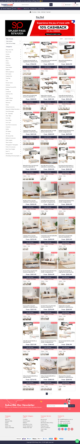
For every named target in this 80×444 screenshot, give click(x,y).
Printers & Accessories (10, 147)
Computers (8, 127)
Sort (61, 39)
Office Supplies (9, 140)
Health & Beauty (9, 98)
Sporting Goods (9, 153)
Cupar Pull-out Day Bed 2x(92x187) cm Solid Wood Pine (49, 61)
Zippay (6, 422)
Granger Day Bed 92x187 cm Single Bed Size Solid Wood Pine (66, 271)
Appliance (8, 69)
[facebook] (59, 429)
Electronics (8, 102)
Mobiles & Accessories (11, 138)
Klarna (6, 424)
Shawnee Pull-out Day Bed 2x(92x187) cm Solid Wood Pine (66, 376)
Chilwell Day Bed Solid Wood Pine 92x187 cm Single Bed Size (66, 201)
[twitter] (65, 429)
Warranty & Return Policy (47, 422)
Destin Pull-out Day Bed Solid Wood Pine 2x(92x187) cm (65, 236)
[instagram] (62, 429)
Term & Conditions (45, 427)
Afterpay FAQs (8, 421)
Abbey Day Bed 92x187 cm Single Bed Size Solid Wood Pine (48, 131)
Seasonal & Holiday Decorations (13, 109)
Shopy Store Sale (9, 49)
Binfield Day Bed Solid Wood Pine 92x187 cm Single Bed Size (66, 131)
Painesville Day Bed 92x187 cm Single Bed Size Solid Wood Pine (66, 96)
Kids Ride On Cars (27, 424)
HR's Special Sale (9, 136)
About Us (26, 8)
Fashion (7, 129)
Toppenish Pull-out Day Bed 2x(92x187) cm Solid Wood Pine (30, 131)
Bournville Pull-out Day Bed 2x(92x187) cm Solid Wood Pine (48, 166)
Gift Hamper (8, 131)
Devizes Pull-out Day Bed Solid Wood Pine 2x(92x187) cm (30, 271)
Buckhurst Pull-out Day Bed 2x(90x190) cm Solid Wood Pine (30, 201)
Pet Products (8, 74)
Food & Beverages (10, 111)
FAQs (42, 431)
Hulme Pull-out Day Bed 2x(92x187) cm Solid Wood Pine (48, 96)
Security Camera (9, 82)
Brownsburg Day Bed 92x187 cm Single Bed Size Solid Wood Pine (66, 166)
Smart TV (8, 151)
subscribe (71, 406)
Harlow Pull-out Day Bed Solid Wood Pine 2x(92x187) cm (30, 96)
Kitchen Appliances (10, 71)
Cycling (7, 96)
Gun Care (8, 133)
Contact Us (41, 8)
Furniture (7, 54)
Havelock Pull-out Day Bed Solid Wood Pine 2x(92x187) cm (48, 306)
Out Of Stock (47, 137)
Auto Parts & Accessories (11, 125)
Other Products (9, 142)
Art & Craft (8, 122)
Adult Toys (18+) (9, 94)
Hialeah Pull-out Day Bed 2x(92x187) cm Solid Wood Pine (66, 306)
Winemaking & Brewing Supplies (13, 155)
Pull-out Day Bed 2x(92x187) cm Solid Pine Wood (30, 376)
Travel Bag (8, 78)
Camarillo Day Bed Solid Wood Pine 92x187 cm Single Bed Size (48, 201)
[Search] (51, 4)
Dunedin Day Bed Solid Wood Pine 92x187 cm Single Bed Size (48, 271)
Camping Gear (9, 76)
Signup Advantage (9, 427)
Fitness (7, 60)
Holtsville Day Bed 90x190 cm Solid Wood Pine (30, 341)
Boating (7, 89)
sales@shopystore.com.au (66, 419)
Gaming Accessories (10, 107)
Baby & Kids (8, 58)
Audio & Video (9, 100)
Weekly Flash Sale (27, 427)
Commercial (8, 91)
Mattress (25, 422)
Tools (7, 80)
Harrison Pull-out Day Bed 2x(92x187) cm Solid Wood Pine (30, 306)
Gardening (8, 65)
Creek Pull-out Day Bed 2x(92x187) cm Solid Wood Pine (49, 236)
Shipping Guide (45, 426)
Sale (20, 8)
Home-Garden (9, 67)
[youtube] (69, 429)
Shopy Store (38, 442)
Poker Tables (8, 116)
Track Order (44, 429)
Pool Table (8, 118)
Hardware (8, 85)
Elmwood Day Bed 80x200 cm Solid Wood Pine (65, 61)
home (15, 8)
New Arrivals (8, 52)
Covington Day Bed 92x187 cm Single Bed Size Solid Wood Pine (30, 61)
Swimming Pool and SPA (11, 87)
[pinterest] (72, 429)
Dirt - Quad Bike (9, 113)
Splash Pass (8, 426)
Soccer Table (8, 120)
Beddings (8, 56)
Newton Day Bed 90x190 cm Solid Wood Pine (66, 341)
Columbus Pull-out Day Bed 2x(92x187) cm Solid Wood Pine (30, 236)
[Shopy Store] (7, 4)
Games (7, 105)
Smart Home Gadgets (10, 149)
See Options (30, 67)
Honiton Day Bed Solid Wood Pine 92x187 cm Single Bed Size (48, 341)
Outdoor (7, 63)
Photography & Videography (12, 144)
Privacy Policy (44, 424)
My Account (44, 419)
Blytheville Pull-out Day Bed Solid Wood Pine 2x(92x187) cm (30, 166)
